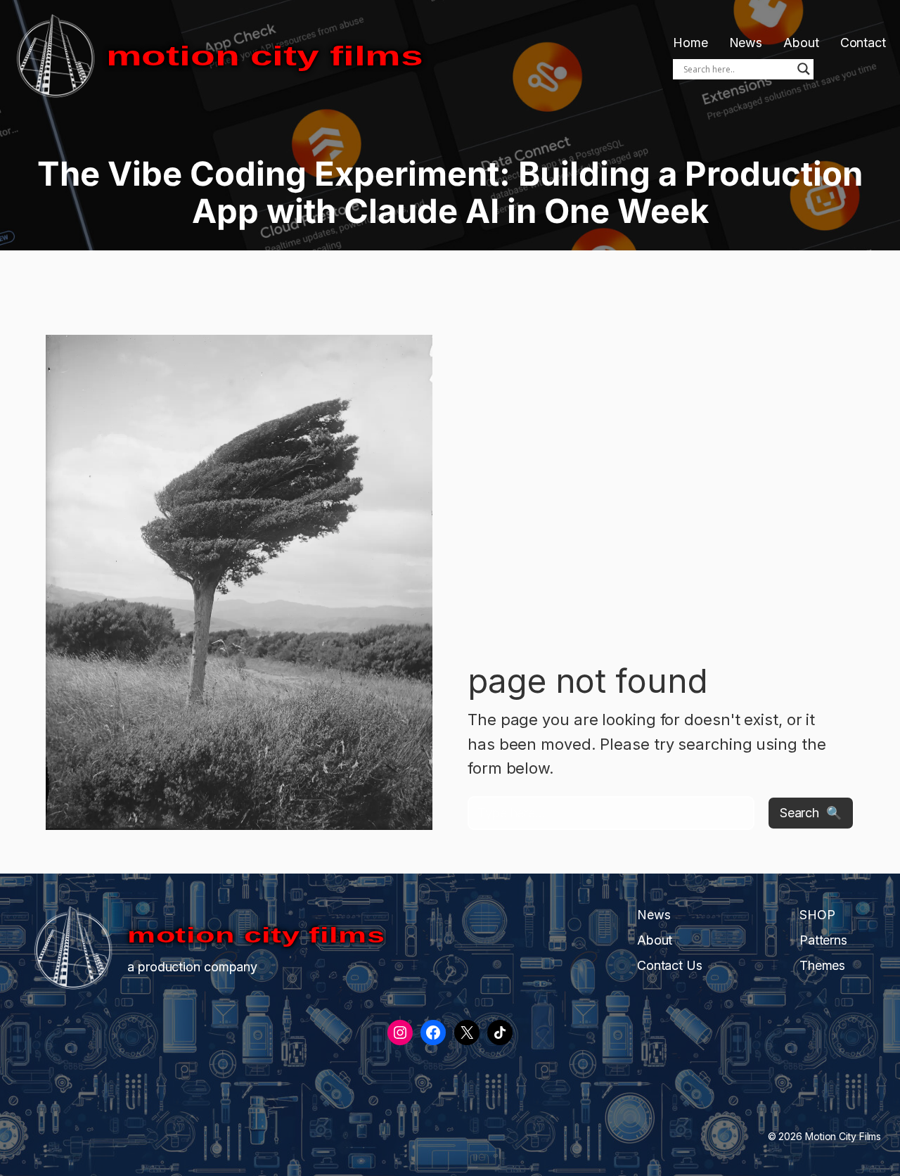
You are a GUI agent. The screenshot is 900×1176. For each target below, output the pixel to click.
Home (690, 42)
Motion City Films (264, 56)
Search (799, 812)
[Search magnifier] (804, 69)
